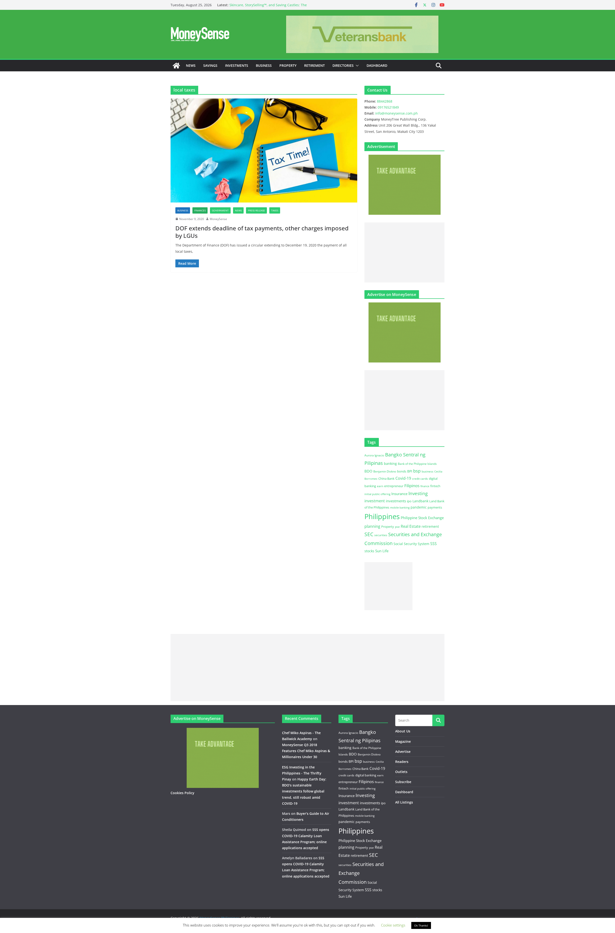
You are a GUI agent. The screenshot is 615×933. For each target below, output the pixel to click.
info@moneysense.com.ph (396, 113)
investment (374, 500)
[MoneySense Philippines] (176, 65)
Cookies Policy (182, 793)
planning (372, 526)
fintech (435, 486)
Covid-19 (403, 478)
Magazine (403, 741)
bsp (417, 471)
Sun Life (381, 550)
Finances (200, 210)
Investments (236, 65)
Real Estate (411, 526)
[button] (356, 65)
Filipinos (411, 485)
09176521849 (388, 107)
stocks (369, 551)
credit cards (420, 479)
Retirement (314, 65)
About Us (402, 731)
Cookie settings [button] (393, 925)
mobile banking (400, 507)
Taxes (274, 210)
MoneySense (218, 219)
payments (435, 507)
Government (220, 210)
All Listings (404, 802)
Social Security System (411, 543)
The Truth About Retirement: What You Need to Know (272, 3)
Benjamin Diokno (384, 471)
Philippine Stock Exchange (422, 517)
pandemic (419, 507)
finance (424, 486)
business (427, 471)
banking (390, 463)
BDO (368, 471)
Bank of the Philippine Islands (417, 464)
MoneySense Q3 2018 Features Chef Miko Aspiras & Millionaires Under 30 (306, 751)
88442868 (384, 101)
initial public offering (377, 494)
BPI (409, 471)
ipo (409, 501)
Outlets (401, 771)
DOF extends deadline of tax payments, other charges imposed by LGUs (262, 231)
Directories (343, 65)
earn (380, 486)
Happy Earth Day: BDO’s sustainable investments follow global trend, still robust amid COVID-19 (304, 791)
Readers (401, 761)
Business (264, 65)
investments (396, 500)
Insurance (399, 493)
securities (380, 535)
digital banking (365, 775)
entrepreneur (393, 486)
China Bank (386, 478)
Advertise (403, 751)
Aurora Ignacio (374, 455)
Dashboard (377, 65)
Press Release (256, 210)
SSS (433, 543)
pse (397, 526)
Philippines (382, 516)
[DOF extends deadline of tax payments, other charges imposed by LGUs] (264, 150)
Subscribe (403, 782)
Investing (418, 493)
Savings (210, 65)
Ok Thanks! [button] (421, 925)
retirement (430, 526)
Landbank (420, 501)
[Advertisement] (404, 252)
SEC (368, 534)
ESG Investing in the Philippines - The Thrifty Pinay (301, 773)
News (191, 65)
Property (287, 65)
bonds (401, 471)
